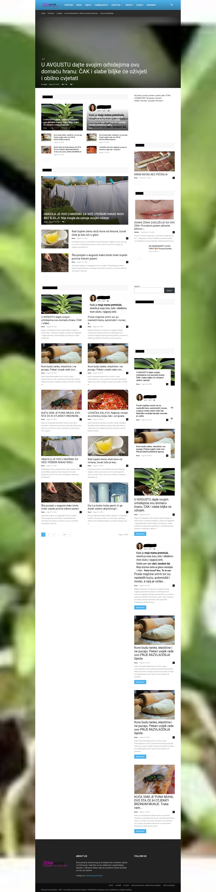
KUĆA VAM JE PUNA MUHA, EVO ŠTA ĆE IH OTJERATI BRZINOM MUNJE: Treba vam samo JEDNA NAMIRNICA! (68, 149)
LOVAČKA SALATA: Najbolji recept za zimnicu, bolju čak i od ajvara (108, 414)
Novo (79, 5)
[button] (172, 5)
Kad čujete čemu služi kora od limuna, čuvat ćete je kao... (105, 461)
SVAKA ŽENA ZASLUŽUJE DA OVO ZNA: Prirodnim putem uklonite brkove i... (154, 225)
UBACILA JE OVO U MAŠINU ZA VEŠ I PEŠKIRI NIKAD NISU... (59, 461)
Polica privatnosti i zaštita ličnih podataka (81, 13)
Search (137, 286)
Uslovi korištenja (106, 13)
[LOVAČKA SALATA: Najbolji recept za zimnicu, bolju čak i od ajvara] (92, 149)
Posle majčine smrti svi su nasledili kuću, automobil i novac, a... (107, 320)
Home (43, 13)
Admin (136, 232)
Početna (68, 5)
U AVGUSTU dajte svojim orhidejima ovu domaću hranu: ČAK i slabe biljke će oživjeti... (152, 505)
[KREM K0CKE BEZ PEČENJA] (154, 161)
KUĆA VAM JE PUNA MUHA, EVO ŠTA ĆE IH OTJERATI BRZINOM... (60, 414)
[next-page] (46, 159)
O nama (59, 13)
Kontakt (51, 13)
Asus (45, 84)
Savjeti (139, 5)
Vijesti (88, 5)
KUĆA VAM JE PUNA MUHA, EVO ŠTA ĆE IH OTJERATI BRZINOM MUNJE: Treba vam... (154, 802)
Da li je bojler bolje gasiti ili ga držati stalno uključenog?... (105, 507)
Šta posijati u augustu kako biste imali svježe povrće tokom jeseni (60, 507)
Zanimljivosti (101, 5)
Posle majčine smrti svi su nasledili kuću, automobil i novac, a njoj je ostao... (152, 577)
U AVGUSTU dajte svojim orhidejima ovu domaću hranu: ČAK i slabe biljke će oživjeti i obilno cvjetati (94, 71)
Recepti (129, 5)
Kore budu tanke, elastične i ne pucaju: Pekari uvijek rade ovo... (59, 368)
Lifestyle (116, 5)
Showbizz (151, 5)
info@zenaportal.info (94, 875)
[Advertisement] (155, 119)
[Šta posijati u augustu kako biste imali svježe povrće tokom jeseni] (54, 262)
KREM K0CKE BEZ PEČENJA (151, 174)
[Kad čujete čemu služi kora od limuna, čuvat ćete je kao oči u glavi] (54, 239)
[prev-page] (42, 159)
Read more (140, 534)
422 (64, 535)
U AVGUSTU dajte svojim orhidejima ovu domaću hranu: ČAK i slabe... (61, 320)
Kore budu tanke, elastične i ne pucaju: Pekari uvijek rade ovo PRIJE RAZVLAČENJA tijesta (68, 137)
